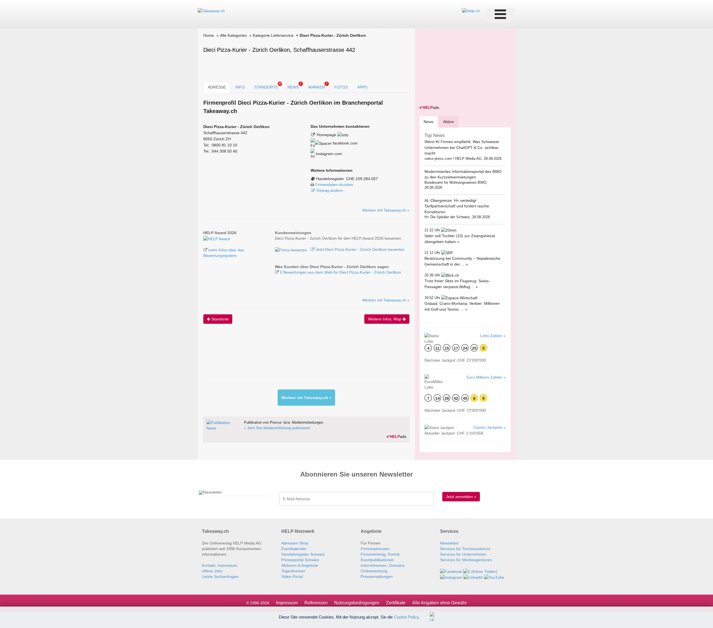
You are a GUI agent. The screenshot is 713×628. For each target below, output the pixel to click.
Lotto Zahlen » (493, 335)
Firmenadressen (375, 548)
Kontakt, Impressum (219, 565)
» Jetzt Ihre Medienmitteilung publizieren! (277, 428)
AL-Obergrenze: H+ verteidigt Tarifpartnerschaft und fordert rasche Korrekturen (456, 206)
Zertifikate (396, 602)
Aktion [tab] (448, 121)
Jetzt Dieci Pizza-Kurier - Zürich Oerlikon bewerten (359, 249)
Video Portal (292, 576)
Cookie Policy (406, 616)
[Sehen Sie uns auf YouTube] (494, 577)
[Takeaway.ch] (211, 10)
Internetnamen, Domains (382, 565)
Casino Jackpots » (489, 427)
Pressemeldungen (377, 576)
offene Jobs (212, 571)
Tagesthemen (293, 571)
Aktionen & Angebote (299, 565)
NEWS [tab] (294, 85)
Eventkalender (294, 548)
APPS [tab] (362, 87)
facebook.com (345, 143)
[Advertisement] (304, 358)
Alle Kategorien (233, 35)
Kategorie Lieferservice (273, 35)
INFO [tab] (240, 87)
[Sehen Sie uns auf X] (480, 571)
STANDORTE (267, 85)
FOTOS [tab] (341, 87)
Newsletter (449, 543)
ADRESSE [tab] (217, 87)
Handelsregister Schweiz (303, 554)
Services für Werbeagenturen (466, 560)
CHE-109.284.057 (362, 178)
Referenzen (316, 602)
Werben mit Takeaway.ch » (385, 210)
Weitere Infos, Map (385, 319)
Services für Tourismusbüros (465, 548)
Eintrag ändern (330, 190)
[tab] (428, 121)
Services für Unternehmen (463, 554)
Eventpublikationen (377, 560)
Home (208, 35)
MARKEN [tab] (317, 85)
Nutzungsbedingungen (356, 602)
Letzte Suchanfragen (220, 576)
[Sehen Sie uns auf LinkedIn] (473, 577)
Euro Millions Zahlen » (486, 377)
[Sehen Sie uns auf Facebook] (451, 571)
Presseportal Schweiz (300, 560)
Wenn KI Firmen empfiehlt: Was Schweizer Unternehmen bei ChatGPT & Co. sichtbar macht (461, 147)
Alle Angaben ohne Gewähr (439, 602)
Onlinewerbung (374, 571)
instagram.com (328, 153)
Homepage (327, 135)
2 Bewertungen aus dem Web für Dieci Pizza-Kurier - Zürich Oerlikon (340, 272)
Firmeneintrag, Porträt (380, 554)
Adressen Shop (294, 543)
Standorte (219, 319)
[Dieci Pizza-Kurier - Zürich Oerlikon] (216, 238)
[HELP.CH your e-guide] (471, 10)
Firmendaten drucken (334, 184)
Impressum (287, 602)
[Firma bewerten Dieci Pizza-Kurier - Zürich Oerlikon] (291, 249)
